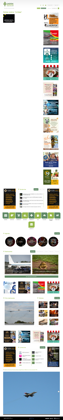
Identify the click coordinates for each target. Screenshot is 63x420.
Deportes (51, 251)
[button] (58, 241)
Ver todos (57, 233)
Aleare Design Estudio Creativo (26, 356)
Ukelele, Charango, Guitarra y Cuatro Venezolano (43, 315)
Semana (36, 189)
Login (39, 8)
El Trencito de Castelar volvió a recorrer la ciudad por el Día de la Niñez (33, 204)
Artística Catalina (38, 362)
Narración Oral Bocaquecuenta (43, 306)
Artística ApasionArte (26, 362)
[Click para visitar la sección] (6, 215)
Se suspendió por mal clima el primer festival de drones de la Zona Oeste (33, 201)
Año (44, 189)
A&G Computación (25, 352)
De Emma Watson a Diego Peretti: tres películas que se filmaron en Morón (18, 271)
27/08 (10, 242)
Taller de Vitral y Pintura (54, 324)
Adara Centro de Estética (38, 352)
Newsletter (49, 8)
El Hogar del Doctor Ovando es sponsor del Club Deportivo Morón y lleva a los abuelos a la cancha (32, 207)
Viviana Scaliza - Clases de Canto (54, 315)
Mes (40, 189)
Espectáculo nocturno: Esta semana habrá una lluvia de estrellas (9, 20)
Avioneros (57, 251)
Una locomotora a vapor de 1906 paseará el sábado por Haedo (32, 197)
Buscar (49, 5)
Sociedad (33, 251)
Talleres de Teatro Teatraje (54, 306)
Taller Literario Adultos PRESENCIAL (43, 324)
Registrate (44, 8)
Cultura (46, 251)
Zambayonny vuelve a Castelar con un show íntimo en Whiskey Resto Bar (33, 194)
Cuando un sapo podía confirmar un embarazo (45, 271)
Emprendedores (39, 251)
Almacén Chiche (38, 355)
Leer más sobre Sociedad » (31, 276)
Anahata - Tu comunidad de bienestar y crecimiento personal (26, 359)
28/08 (32, 241)
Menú (56, 5)
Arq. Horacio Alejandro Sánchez (39, 359)
